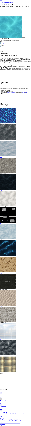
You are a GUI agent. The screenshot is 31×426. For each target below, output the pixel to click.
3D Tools (7, 2)
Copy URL (1, 51)
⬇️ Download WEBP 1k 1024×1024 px (2, 43)
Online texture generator (14, 423)
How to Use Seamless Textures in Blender (11, 92)
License (1, 424)
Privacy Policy (3, 424)
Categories (1, 2)
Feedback (1, 425)
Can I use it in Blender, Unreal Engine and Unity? (5, 105)
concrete (24, 92)
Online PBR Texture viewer (9, 423)
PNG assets (3, 2)
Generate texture (9, 2)
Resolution (1, 41)
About (12, 2)
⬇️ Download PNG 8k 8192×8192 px (2, 46)
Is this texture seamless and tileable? (4, 104)
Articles (5, 2)
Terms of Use (6, 424)
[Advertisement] (15, 12)
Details (1, 140)
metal (26, 92)
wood (22, 92)
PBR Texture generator (4, 423)
